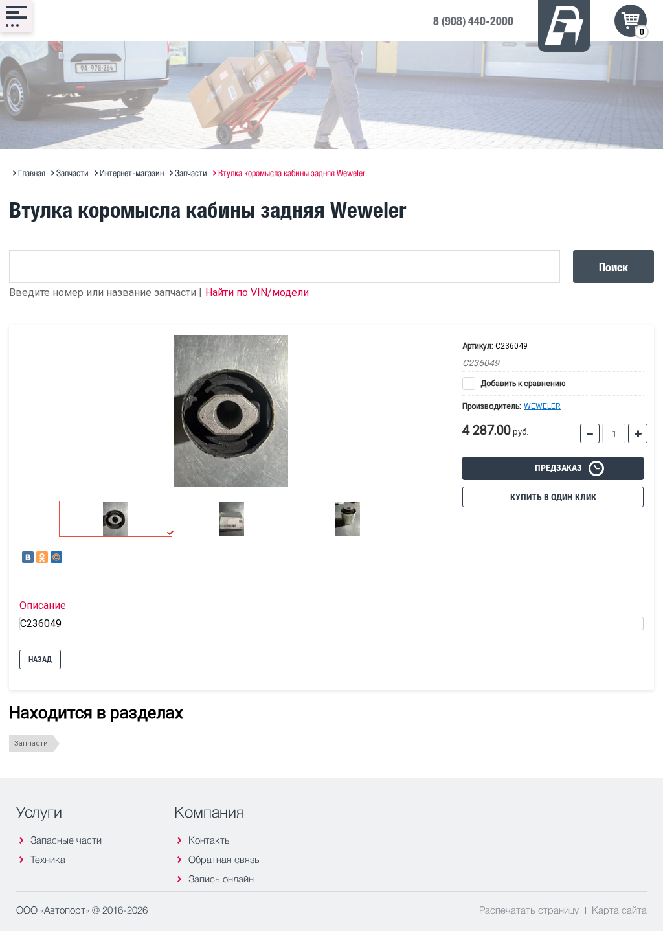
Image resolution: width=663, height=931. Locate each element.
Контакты (209, 840)
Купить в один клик (553, 497)
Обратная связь (224, 859)
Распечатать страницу (529, 909)
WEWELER (542, 406)
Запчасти (31, 743)
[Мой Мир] (56, 557)
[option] (231, 411)
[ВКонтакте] (28, 557)
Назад (40, 659)
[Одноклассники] (42, 557)
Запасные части (66, 840)
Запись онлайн (221, 879)
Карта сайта (619, 909)
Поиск (613, 267)
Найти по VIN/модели (257, 292)
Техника (47, 859)
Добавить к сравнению (521, 383)
